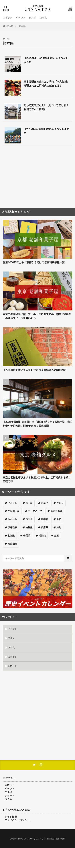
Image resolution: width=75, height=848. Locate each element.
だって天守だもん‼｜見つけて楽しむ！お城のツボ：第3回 (46, 107)
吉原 (56, 535)
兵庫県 (44, 527)
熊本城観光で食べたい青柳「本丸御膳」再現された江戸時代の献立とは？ (47, 83)
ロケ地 (29, 519)
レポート (12, 519)
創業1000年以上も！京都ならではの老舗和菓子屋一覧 (34, 262)
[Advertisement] (37, 178)
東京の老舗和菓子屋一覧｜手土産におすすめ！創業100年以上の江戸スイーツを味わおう (37, 316)
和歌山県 (12, 543)
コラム (43, 17)
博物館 (42, 535)
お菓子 (44, 503)
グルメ (32, 17)
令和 (58, 519)
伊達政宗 (12, 527)
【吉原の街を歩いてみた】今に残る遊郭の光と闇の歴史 (34, 369)
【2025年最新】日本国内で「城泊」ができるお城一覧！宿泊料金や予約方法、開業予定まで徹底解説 (37, 423)
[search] (68, 558)
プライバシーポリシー (17, 820)
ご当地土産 (13, 511)
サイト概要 (11, 816)
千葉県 (26, 535)
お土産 (29, 503)
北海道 (11, 535)
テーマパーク (35, 511)
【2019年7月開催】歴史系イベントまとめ (46, 131)
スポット (7, 17)
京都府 (44, 519)
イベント (20, 17)
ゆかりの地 (56, 511)
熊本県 (22, 26)
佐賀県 (29, 527)
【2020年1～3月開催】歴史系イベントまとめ (46, 59)
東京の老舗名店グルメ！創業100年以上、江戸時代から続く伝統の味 (37, 479)
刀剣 (58, 527)
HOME (9, 26)
